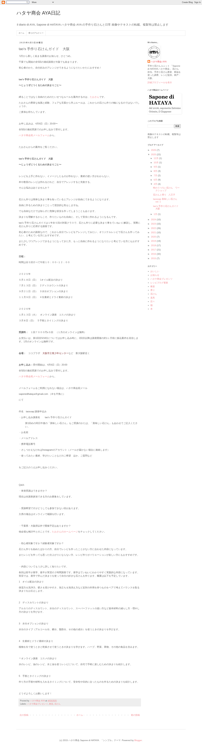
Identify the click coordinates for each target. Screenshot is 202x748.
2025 (154, 154)
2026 (154, 150)
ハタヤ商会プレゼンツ (37, 704)
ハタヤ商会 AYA (159, 61)
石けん (57, 704)
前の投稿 (135, 715)
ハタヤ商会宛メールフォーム (34, 135)
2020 (154, 236)
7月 (156, 175)
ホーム (21, 33)
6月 (156, 179)
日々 (152, 301)
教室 (51, 704)
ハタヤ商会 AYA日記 (38, 12)
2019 (154, 241)
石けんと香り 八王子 (164, 194)
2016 (154, 254)
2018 (154, 245)
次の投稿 (24, 715)
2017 (154, 249)
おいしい (154, 271)
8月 (156, 171)
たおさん (94, 97)
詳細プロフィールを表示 (160, 82)
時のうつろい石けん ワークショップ (166, 189)
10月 (156, 162)
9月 (156, 166)
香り (152, 290)
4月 (156, 184)
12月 (156, 158)
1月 (156, 214)
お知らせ (154, 275)
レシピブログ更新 (159, 282)
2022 (154, 228)
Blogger (138, 740)
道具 (152, 297)
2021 (154, 232)
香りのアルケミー (36, 33)
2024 (154, 219)
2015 (154, 258)
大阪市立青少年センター (55, 353)
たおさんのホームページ (65, 531)
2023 (154, 223)
